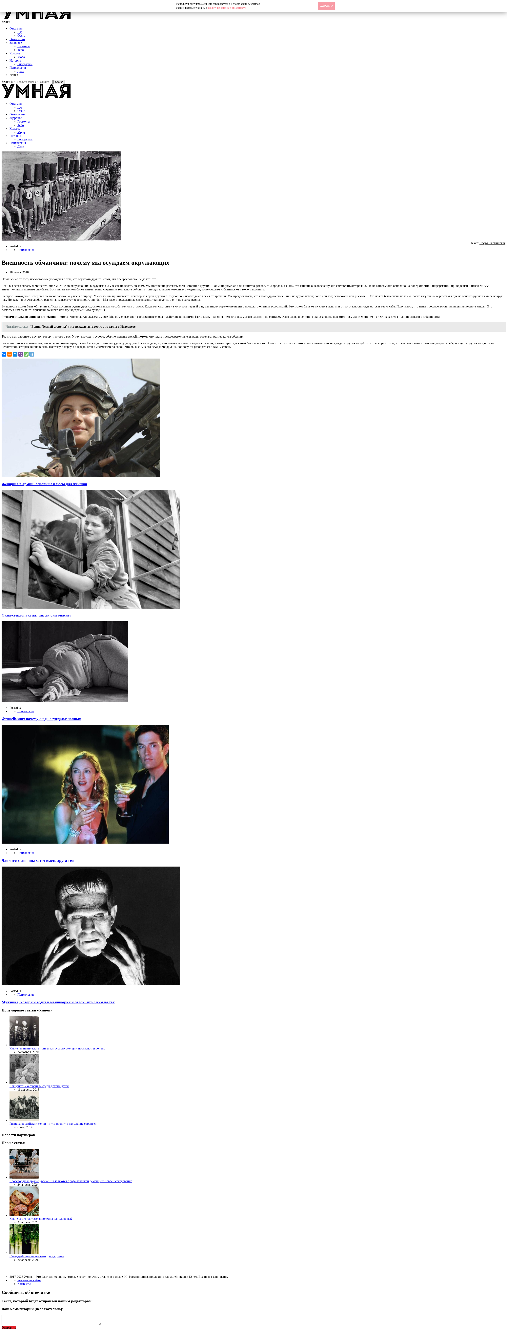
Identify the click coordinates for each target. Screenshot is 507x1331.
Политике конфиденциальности (227, 7)
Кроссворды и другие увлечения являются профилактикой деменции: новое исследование (71, 1181)
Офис (21, 35)
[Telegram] (31, 354)
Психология (18, 67)
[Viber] (20, 354)
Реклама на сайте (29, 1280)
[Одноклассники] (9, 354)
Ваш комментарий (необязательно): (32, 1309)
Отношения (17, 39)
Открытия (16, 28)
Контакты (24, 1283)
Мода (21, 57)
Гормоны (23, 46)
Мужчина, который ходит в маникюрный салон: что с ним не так (58, 1002)
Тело (20, 49)
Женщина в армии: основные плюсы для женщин (44, 484)
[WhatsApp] (26, 354)
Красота (15, 53)
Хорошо (326, 5)
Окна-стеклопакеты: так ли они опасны (36, 615)
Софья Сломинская (492, 243)
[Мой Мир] (15, 354)
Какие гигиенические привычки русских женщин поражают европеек (57, 1048)
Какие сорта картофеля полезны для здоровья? (41, 1218)
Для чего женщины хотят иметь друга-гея (38, 860)
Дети (20, 71)
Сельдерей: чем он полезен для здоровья (37, 1256)
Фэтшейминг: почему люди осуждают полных (41, 719)
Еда (19, 32)
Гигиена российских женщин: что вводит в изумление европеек (53, 1123)
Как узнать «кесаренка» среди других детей (39, 1086)
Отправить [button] (9, 1327)
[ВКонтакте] (4, 354)
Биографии (24, 64)
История (15, 60)
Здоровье (16, 42)
